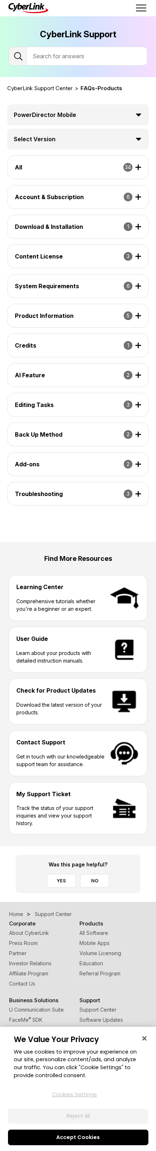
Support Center (97, 1010)
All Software (93, 933)
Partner (17, 953)
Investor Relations (30, 963)
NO (94, 880)
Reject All (78, 1116)
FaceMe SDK (25, 1020)
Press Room (23, 943)
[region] (78, 1089)
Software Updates (101, 1020)
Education (91, 963)
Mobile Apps (94, 943)
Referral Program (99, 973)
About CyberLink (29, 933)
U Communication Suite (36, 1010)
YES (61, 880)
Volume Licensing (100, 953)
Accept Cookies (78, 1137)
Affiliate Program (28, 973)
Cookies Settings (74, 1094)
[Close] (144, 1038)
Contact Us (22, 983)
